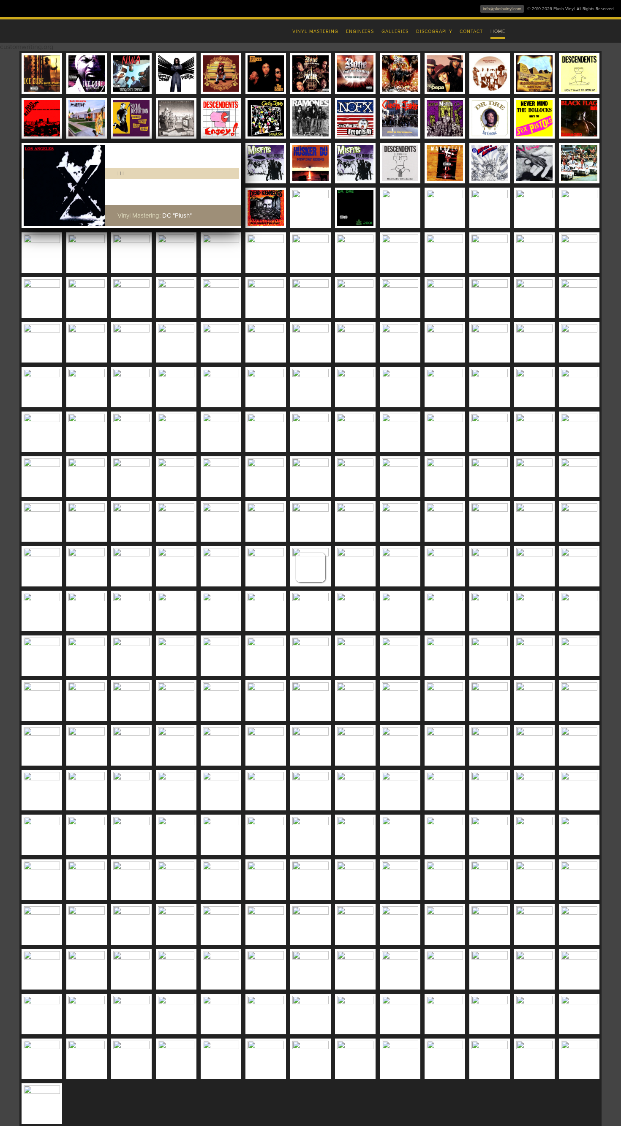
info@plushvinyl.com (502, 8)
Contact (471, 31)
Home (497, 31)
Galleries (395, 31)
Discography (434, 31)
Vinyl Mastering (315, 31)
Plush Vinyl (133, 29)
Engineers (360, 31)
